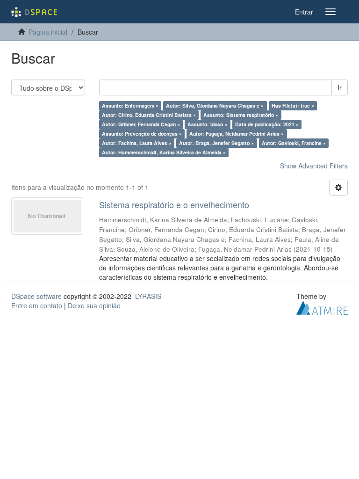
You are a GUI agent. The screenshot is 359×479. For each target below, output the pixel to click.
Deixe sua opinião (94, 305)
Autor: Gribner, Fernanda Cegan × (141, 124)
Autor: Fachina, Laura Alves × (137, 142)
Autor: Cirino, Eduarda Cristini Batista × (149, 114)
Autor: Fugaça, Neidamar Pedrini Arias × (236, 133)
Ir (339, 87)
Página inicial (48, 31)
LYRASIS (148, 296)
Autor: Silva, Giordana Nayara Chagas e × (215, 105)
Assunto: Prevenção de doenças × (142, 133)
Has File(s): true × (293, 105)
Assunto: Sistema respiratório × (240, 114)
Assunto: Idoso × (207, 124)
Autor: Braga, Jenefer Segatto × (216, 142)
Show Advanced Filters (314, 165)
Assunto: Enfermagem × (130, 105)
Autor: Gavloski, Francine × (294, 142)
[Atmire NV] (322, 306)
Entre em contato (36, 305)
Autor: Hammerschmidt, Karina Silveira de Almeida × (164, 152)
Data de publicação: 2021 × (267, 124)
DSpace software (36, 296)
